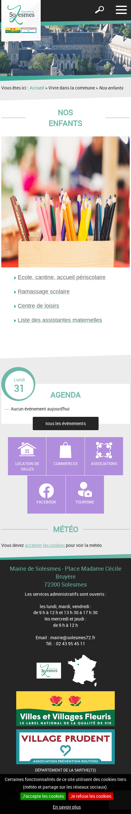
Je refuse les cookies (90, 796)
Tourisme (84, 501)
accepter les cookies (45, 545)
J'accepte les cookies (43, 796)
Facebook (46, 501)
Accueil (37, 88)
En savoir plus (67, 807)
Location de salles (27, 466)
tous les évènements (65, 423)
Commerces (66, 463)
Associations (104, 463)
